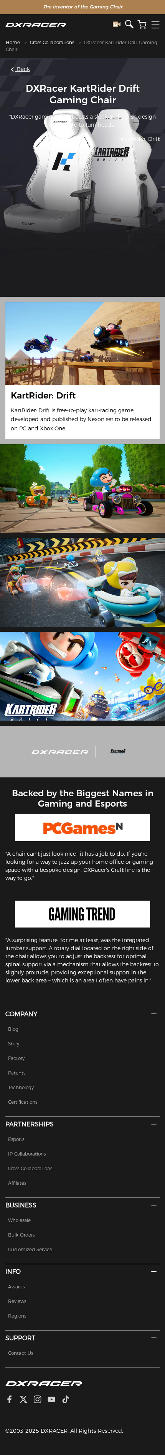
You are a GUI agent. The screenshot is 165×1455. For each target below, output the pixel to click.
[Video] (119, 24)
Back (22, 69)
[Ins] (40, 1400)
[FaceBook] (12, 1400)
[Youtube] (55, 1400)
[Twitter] (26, 1400)
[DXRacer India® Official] (59, 25)
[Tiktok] (69, 1400)
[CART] (142, 24)
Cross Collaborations (52, 42)
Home (13, 42)
